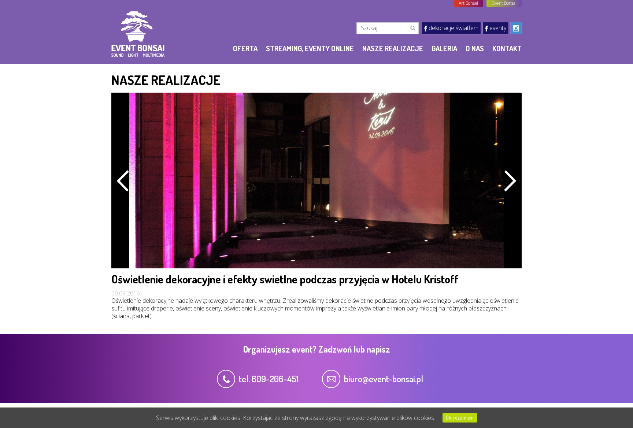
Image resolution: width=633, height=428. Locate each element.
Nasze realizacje (392, 48)
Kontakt (507, 48)
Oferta (245, 48)
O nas (475, 48)
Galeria (444, 48)
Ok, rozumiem (460, 417)
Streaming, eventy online (310, 48)
